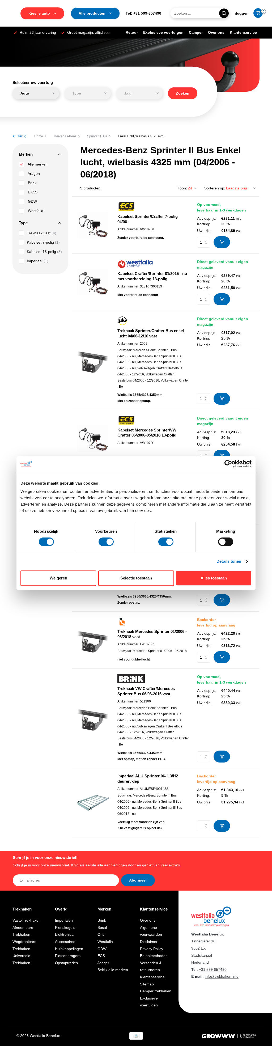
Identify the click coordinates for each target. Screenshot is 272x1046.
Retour (132, 32)
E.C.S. (33, 192)
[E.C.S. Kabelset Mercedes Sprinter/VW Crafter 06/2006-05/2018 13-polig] (92, 438)
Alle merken (37, 164)
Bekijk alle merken (112, 970)
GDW (32, 201)
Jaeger (103, 963)
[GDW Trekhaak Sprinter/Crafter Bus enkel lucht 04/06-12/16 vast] (92, 360)
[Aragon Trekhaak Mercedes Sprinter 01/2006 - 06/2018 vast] (92, 640)
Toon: (182, 188)
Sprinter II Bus (97, 136)
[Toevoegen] (222, 242)
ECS (101, 956)
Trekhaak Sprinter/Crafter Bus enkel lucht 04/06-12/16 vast (150, 333)
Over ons (216, 32)
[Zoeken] (224, 13)
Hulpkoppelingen (69, 949)
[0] (257, 13)
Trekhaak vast (41, 233)
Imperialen (64, 920)
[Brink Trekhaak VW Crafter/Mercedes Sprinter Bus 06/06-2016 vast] (92, 718)
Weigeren (58, 578)
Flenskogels (65, 927)
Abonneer (138, 880)
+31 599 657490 (213, 969)
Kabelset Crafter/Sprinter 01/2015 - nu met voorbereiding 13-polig (152, 276)
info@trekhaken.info (222, 976)
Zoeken (182, 93)
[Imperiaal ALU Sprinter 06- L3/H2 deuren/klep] (92, 802)
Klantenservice (243, 32)
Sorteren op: (214, 188)
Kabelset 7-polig (43, 242)
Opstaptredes (66, 963)
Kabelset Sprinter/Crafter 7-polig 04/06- (147, 219)
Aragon (33, 173)
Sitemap (147, 984)
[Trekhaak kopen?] (211, 916)
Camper (196, 32)
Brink (31, 183)
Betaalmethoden (154, 956)
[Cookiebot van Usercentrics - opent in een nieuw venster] (228, 464)
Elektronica (64, 934)
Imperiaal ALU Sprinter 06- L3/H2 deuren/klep (147, 779)
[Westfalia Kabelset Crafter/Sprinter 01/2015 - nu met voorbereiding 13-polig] (92, 282)
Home (38, 136)
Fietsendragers (67, 956)
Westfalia (35, 211)
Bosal (102, 927)
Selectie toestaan (136, 578)
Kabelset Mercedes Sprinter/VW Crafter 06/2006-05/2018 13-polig (146, 433)
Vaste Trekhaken (26, 920)
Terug (21, 136)
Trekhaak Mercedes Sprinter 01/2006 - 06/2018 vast (152, 634)
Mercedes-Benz (65, 136)
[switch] (106, 541)
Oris (100, 934)
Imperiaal (37, 261)
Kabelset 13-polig (44, 251)
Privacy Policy (151, 949)
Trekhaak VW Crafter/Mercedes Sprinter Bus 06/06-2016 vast (146, 691)
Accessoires (65, 941)
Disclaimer (149, 941)
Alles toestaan (214, 578)
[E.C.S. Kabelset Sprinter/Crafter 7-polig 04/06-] (92, 225)
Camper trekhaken (155, 991)
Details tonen (228, 561)
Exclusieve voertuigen (163, 32)
